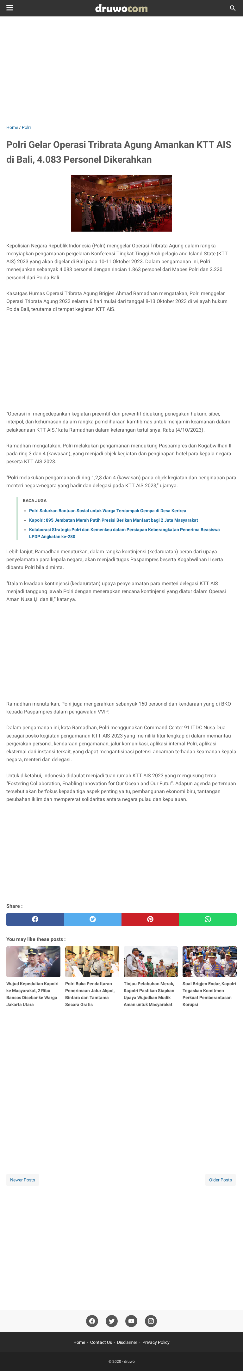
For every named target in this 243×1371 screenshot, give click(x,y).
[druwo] (121, 8)
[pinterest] (150, 919)
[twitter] (93, 919)
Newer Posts (22, 1179)
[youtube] (131, 1321)
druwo (129, 1361)
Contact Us (101, 1342)
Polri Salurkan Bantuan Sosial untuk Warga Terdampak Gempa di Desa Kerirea (107, 510)
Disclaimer (127, 1342)
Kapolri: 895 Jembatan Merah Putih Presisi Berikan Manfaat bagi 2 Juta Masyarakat (113, 520)
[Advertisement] (121, 70)
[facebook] (35, 919)
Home (79, 1342)
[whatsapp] (208, 919)
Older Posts (220, 1179)
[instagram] (151, 1321)
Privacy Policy (156, 1342)
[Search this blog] (233, 8)
